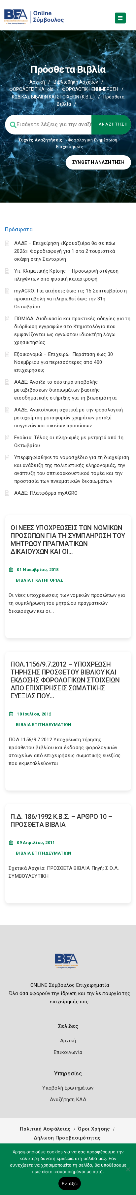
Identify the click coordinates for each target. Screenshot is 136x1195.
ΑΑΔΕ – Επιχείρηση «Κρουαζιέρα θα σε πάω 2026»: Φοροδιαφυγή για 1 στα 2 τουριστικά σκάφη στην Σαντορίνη (65, 251)
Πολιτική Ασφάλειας (45, 1129)
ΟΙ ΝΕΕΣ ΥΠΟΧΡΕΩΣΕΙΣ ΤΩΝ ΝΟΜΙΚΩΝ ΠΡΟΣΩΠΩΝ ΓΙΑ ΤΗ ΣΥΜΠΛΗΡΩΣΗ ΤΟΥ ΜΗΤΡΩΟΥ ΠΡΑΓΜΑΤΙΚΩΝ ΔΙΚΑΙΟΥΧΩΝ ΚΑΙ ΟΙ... (68, 540)
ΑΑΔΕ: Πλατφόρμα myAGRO (46, 493)
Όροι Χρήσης (94, 1129)
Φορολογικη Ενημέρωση (93, 139)
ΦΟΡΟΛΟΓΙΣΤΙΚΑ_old (31, 89)
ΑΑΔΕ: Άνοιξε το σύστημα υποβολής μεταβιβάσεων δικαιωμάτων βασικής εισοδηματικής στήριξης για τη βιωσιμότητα (65, 390)
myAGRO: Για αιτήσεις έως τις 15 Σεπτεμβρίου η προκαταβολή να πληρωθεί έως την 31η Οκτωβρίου (70, 299)
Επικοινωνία (68, 1052)
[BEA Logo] (68, 963)
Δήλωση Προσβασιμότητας (67, 1138)
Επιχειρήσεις (69, 146)
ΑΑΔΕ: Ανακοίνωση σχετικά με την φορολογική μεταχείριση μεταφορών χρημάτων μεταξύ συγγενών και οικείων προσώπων (68, 418)
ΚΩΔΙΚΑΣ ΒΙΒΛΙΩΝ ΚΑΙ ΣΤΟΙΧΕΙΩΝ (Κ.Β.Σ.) (53, 96)
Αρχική (37, 82)
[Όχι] (127, 1172)
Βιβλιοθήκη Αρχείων (75, 82)
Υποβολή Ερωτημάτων (67, 1088)
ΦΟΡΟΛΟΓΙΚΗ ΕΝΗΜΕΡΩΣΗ (90, 89)
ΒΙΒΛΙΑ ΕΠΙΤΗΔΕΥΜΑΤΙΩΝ (43, 724)
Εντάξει (70, 1183)
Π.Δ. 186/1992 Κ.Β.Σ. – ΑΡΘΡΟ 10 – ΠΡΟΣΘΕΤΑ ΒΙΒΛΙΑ (61, 821)
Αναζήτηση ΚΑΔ (68, 1099)
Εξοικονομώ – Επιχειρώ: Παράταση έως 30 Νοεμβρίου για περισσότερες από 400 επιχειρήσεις (63, 362)
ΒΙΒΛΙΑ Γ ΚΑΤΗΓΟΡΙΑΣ (39, 580)
